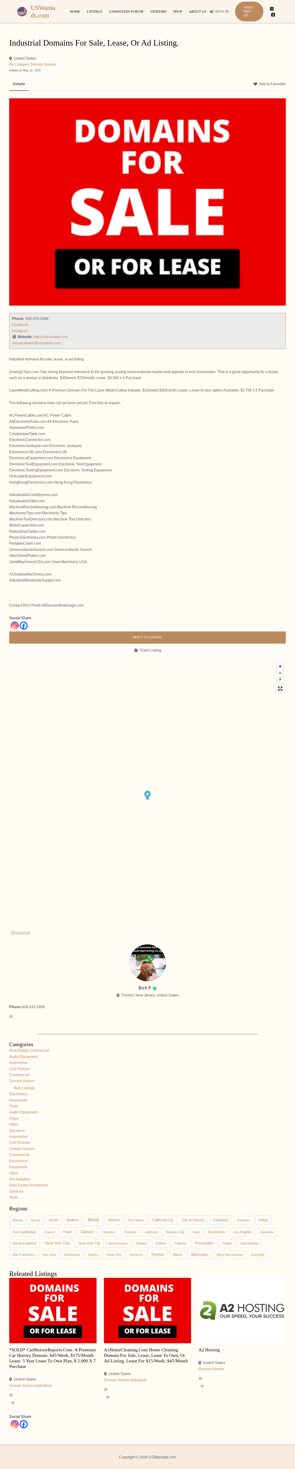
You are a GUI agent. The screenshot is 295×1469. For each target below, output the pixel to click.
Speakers (17, 1131)
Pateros (180, 1243)
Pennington (204, 1243)
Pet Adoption (19, 1179)
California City (162, 1220)
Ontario (141, 1243)
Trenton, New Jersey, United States (150, 995)
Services (16, 1191)
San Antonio (250, 1243)
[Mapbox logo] (21, 933)
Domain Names (43, 64)
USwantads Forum (126, 11)
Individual (44, 1385)
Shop (177, 11)
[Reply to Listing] (11, 1395)
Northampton (118, 1243)
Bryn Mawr (136, 1220)
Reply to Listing (147, 637)
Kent (196, 1232)
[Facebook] (273, 15)
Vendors (158, 11)
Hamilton (109, 1232)
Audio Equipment (23, 1057)
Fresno (49, 1232)
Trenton (157, 1254)
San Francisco (23, 1254)
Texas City (113, 1254)
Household (18, 1100)
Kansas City (175, 1232)
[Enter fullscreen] (280, 688)
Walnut (178, 1254)
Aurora (36, 1220)
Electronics (18, 1094)
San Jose (49, 1254)
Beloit (93, 1219)
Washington (199, 1254)
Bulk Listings (24, 1088)
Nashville (266, 1232)
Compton (243, 1220)
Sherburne (72, 1254)
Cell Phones (19, 1069)
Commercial (19, 1075)
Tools (13, 1106)
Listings (94, 11)
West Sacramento (230, 1254)
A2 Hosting (209, 1349)
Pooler (227, 1243)
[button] (249, 11)
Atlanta (17, 1220)
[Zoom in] (280, 666)
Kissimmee (216, 1232)
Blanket (114, 1220)
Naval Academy (24, 1243)
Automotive (18, 1063)
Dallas (263, 1220)
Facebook (20, 325)
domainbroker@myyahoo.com (36, 343)
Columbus (220, 1220)
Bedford (73, 1220)
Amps (14, 1118)
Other (13, 1124)
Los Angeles (242, 1232)
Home (75, 11)
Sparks (93, 1254)
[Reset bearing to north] (280, 679)
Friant (67, 1232)
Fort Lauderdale (24, 1232)
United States (25, 58)
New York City (57, 1243)
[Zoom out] (280, 673)
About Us (197, 11)
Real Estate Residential (28, 1185)
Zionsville (258, 1254)
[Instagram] (272, 9)
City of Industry (193, 1220)
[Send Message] (11, 1017)
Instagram (20, 331)
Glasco (87, 1232)
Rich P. (145, 987)
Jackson (151, 1232)
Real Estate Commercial (29, 1050)
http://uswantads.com (50, 337)
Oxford (161, 1243)
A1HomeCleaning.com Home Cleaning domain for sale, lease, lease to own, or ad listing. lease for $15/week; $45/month (146, 1355)
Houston (130, 1232)
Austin (53, 1220)
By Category (19, 64)
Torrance (136, 1254)
